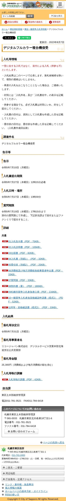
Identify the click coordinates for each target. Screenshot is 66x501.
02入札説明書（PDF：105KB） (25, 247)
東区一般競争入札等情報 (35, 29)
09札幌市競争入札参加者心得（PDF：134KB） (33, 292)
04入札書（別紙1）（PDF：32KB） (27, 258)
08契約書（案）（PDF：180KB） (26, 286)
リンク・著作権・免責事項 (19, 484)
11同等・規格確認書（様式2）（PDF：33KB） (33, 307)
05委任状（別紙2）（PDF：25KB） (27, 264)
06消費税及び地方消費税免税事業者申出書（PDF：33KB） (35, 272)
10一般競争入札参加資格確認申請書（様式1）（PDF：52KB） (35, 299)
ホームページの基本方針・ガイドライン (26, 491)
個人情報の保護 (13, 487)
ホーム (5, 29)
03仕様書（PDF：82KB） (22, 253)
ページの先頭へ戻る (53, 442)
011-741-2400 (18, 455)
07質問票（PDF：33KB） (22, 280)
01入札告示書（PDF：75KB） (24, 241)
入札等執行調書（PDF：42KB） (25, 379)
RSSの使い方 (12, 494)
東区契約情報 (16, 29)
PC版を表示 (56, 16)
